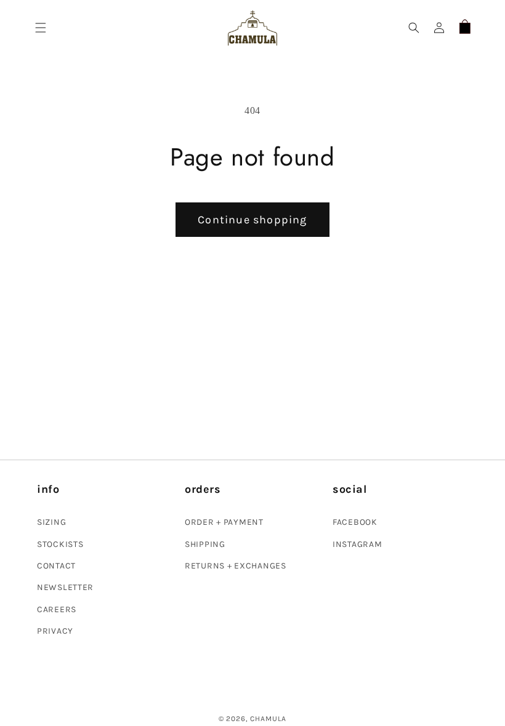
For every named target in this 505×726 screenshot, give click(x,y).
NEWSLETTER (65, 587)
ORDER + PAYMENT (224, 522)
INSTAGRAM (357, 544)
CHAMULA (268, 718)
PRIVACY (55, 631)
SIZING (51, 522)
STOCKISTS (60, 544)
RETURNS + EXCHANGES (235, 565)
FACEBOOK (355, 522)
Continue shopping (252, 219)
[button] (41, 28)
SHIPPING (205, 544)
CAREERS (56, 609)
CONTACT (56, 565)
